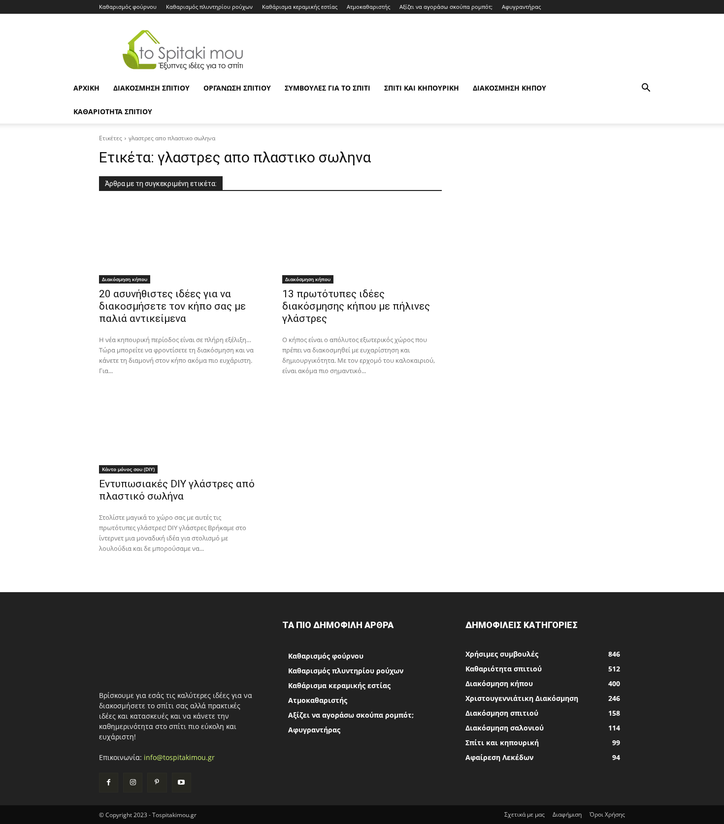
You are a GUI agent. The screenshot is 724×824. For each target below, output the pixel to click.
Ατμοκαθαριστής (368, 6)
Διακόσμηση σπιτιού (151, 88)
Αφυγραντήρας (521, 6)
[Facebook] (108, 782)
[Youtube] (181, 782)
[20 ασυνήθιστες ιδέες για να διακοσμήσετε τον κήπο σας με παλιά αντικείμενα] (179, 244)
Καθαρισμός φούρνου (128, 6)
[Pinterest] (156, 782)
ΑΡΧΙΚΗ (86, 88)
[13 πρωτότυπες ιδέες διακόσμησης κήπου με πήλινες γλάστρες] (362, 244)
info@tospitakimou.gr (179, 757)
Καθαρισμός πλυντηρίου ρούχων (209, 6)
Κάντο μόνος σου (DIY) (128, 469)
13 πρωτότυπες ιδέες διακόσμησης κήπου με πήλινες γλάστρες (356, 306)
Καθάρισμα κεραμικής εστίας (299, 6)
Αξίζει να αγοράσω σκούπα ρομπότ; (446, 6)
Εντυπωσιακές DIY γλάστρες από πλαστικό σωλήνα (177, 490)
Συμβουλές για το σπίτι (327, 88)
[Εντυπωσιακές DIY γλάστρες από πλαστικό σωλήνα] (179, 434)
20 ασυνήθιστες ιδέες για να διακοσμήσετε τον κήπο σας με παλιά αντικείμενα (172, 306)
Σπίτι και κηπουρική (421, 88)
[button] (646, 89)
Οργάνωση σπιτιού (237, 88)
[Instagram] (132, 782)
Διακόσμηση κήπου (509, 88)
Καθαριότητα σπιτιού (112, 111)
